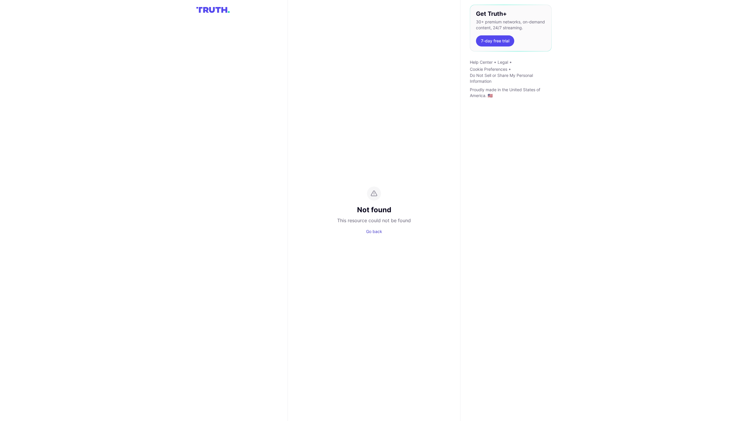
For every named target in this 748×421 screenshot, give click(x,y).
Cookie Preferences (488, 69)
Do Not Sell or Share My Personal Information (501, 78)
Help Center (481, 62)
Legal (503, 62)
